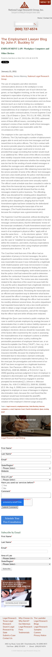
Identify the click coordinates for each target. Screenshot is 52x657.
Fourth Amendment (32, 409)
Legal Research (9, 618)
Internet (42, 406)
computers (5, 409)
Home (39, 18)
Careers (37, 633)
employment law (22, 406)
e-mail (11, 409)
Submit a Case (9, 635)
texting (46, 409)
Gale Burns (11, 58)
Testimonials (24, 633)
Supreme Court (19, 409)
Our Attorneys (24, 624)
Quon (41, 409)
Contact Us (48, 18)
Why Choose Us (26, 618)
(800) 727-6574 (26, 29)
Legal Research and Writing (13, 438)
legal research (11, 406)
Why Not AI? (24, 621)
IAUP (3, 412)
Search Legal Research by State (8, 630)
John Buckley (7, 76)
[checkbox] (26, 487)
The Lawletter (40, 618)
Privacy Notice (40, 635)
